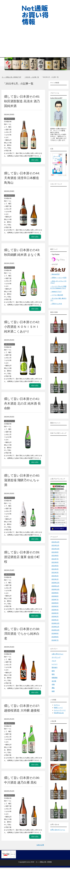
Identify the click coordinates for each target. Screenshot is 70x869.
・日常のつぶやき (56, 303)
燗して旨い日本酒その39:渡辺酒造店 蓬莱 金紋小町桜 (22, 557)
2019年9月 (55, 633)
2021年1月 (55, 579)
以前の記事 (40, 845)
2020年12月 (55, 582)
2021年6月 (55, 562)
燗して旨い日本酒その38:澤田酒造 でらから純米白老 (22, 633)
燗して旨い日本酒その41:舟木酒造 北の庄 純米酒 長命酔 (22, 403)
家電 (53, 671)
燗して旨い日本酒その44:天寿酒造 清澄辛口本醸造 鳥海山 (22, 177)
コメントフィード (60, 710)
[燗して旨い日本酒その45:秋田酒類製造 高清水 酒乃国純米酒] (27, 148)
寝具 (53, 674)
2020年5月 (55, 606)
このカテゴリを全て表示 (58, 524)
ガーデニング (56, 657)
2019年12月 (55, 623)
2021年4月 (55, 569)
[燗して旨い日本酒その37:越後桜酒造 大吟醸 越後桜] (27, 753)
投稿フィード (58, 707)
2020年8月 (55, 596)
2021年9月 (55, 552)
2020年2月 (55, 616)
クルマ (54, 661)
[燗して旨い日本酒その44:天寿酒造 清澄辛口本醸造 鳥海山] (27, 225)
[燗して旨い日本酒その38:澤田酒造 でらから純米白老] (27, 680)
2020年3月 (55, 613)
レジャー (55, 664)
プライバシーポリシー (35, 866)
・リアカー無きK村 (56, 295)
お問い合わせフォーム (57, 829)
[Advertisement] (35, 39)
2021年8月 (55, 555)
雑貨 (53, 691)
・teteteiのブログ (56, 291)
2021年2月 (55, 576)
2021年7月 (55, 559)
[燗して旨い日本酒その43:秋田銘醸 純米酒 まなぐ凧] (27, 297)
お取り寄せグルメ (9, 118)
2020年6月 (55, 603)
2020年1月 (55, 620)
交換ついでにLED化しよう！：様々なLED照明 (57, 776)
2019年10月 (55, 630)
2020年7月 (55, 599)
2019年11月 (55, 626)
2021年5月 (55, 566)
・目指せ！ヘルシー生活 (58, 277)
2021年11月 (55, 545)
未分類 (54, 681)
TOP (12, 77)
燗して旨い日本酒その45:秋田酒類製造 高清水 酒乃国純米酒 (22, 101)
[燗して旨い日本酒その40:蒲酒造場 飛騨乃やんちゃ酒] (27, 527)
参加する (64, 526)
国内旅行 (55, 667)
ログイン (57, 705)
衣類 (53, 684)
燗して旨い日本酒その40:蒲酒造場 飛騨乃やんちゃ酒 (22, 480)
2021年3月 (55, 572)
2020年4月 (55, 610)
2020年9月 (55, 593)
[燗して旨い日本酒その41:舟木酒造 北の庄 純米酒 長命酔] (27, 450)
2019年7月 (55, 640)
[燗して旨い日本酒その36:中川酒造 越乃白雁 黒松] (27, 825)
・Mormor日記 (55, 274)
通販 (53, 688)
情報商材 (55, 677)
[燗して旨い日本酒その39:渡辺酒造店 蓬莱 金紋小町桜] (27, 604)
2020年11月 (55, 586)
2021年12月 (55, 542)
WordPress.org (59, 713)
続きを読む (35, 160)
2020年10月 (55, 589)
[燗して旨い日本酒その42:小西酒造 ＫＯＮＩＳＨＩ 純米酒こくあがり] (27, 374)
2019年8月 (55, 637)
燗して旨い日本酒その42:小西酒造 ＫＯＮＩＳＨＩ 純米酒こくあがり (22, 326)
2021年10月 (55, 549)
